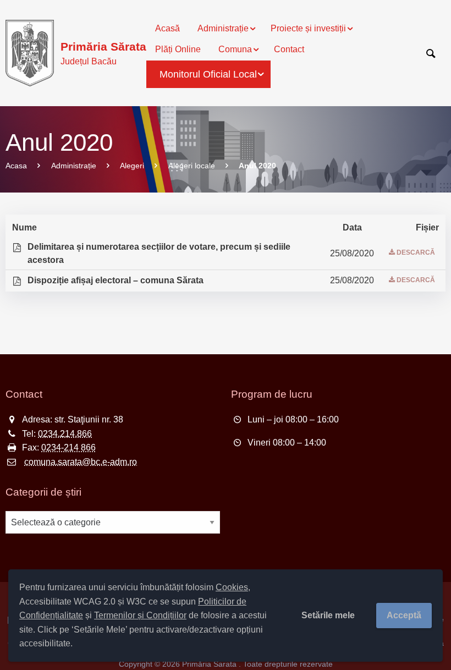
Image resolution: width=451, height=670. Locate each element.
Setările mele (328, 615)
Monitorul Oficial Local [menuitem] (208, 74)
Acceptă (404, 615)
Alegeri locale (191, 165)
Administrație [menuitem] (223, 28)
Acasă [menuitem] (167, 28)
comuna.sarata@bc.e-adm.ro (80, 461)
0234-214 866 (68, 447)
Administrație (73, 165)
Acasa (16, 165)
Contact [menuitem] (289, 49)
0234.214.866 (65, 433)
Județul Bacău (103, 53)
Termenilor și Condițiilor (140, 615)
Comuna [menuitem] (235, 49)
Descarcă (416, 252)
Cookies (232, 587)
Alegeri (132, 165)
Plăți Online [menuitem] (178, 49)
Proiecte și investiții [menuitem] (308, 28)
